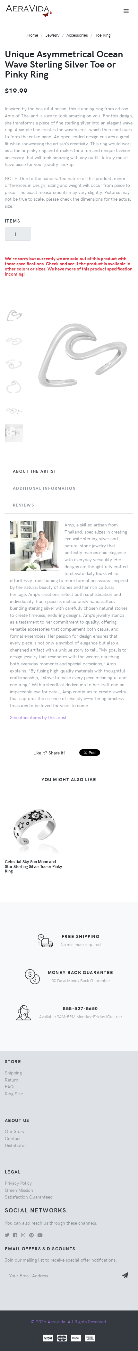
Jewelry (52, 35)
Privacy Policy (18, 1183)
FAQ (9, 1086)
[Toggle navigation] (126, 11)
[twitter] (7, 1235)
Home (32, 35)
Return (11, 1079)
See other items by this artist (38, 717)
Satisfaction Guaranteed (29, 1196)
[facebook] (15, 1235)
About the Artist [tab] (34, 471)
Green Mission (19, 1190)
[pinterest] (31, 1235)
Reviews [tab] (23, 505)
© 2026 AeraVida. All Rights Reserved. (69, 1321)
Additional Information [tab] (44, 488)
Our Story (14, 1131)
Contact (13, 1138)
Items (12, 220)
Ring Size (14, 1093)
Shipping (13, 1072)
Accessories (77, 35)
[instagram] (23, 1235)
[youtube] (40, 1235)
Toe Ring (103, 35)
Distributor (15, 1145)
